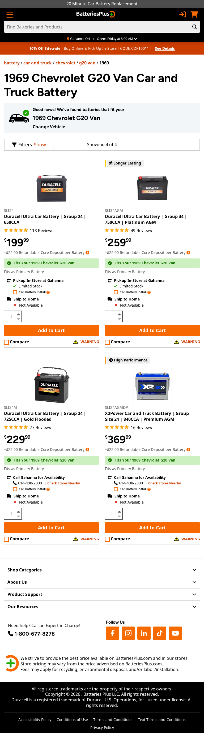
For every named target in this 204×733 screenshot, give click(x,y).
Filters (25, 144)
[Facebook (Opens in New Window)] (112, 633)
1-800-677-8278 (35, 634)
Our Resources (22, 607)
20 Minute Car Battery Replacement (102, 4)
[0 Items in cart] (194, 14)
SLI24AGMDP (116, 407)
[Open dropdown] (87, 252)
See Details (165, 48)
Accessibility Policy (34, 719)
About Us (17, 582)
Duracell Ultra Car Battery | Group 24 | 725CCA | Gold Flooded (45, 416)
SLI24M (10, 407)
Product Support (24, 594)
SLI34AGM (114, 210)
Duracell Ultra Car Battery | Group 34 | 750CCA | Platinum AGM (146, 219)
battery (12, 63)
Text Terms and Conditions (162, 719)
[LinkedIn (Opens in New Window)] (144, 633)
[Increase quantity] (18, 314)
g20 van (87, 63)
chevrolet (65, 63)
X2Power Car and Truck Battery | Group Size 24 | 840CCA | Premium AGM (147, 416)
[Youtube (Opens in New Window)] (175, 633)
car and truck (37, 63)
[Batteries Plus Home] (96, 14)
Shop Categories (24, 570)
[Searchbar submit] (194, 27)
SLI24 (9, 210)
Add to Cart (51, 330)
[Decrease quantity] (18, 318)
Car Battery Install (32, 292)
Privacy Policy (102, 727)
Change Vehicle (49, 127)
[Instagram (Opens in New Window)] (128, 633)
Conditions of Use (72, 719)
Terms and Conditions (113, 719)
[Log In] (182, 14)
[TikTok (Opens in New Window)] (159, 633)
